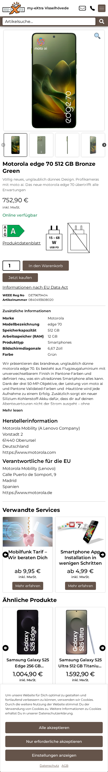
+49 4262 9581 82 (92, 8)
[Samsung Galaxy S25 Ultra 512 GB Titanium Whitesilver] (80, 632)
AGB (65, 765)
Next (104, 145)
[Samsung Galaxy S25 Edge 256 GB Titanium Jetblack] (27, 632)
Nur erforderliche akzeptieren (54, 741)
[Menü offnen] (101, 8)
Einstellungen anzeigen (54, 755)
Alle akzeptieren (54, 727)
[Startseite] (14, 8)
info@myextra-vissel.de (82, 8)
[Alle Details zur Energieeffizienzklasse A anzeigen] (22, 231)
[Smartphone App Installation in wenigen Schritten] (80, 532)
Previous (3, 145)
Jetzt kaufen (20, 277)
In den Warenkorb (46, 265)
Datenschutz (49, 765)
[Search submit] (101, 21)
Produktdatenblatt (22, 243)
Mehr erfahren (27, 586)
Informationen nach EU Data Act (35, 287)
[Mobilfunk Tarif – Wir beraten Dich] (27, 532)
